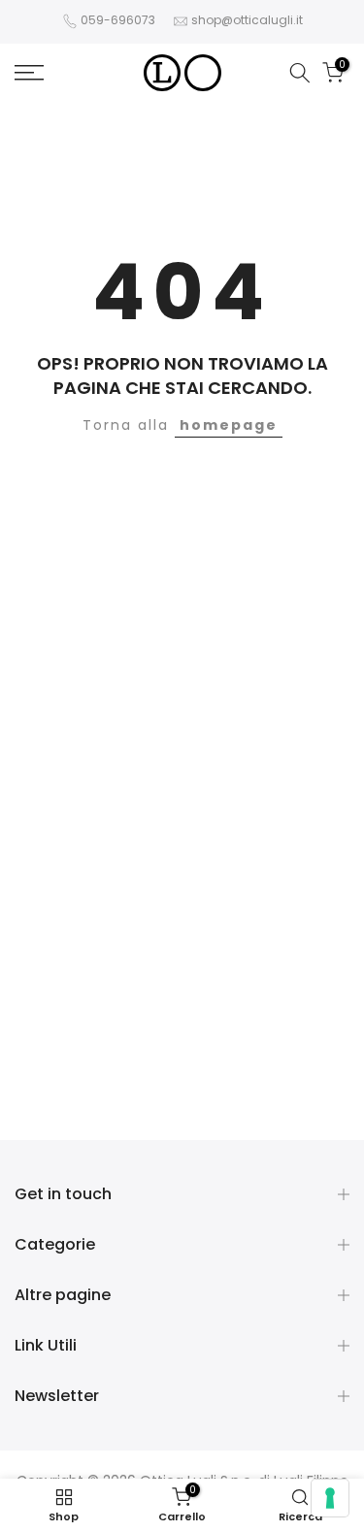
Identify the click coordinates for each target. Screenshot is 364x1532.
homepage (229, 425)
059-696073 (118, 20)
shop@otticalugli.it (247, 20)
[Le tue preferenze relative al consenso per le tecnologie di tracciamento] (330, 1498)
